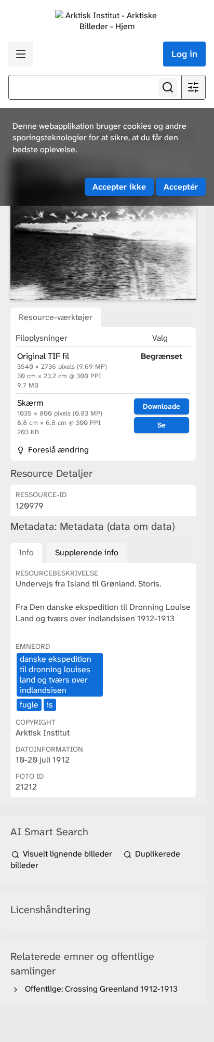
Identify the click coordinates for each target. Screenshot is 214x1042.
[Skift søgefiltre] (193, 87)
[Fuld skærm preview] (103, 228)
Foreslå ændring (57, 449)
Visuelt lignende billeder (67, 853)
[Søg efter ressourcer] (167, 87)
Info (26, 552)
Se (161, 425)
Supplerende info (86, 552)
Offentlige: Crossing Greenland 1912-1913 (99, 988)
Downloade (161, 406)
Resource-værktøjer (55, 317)
